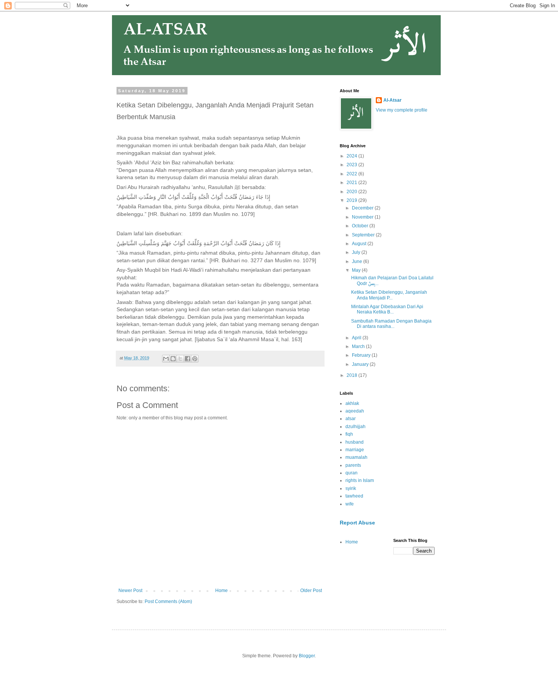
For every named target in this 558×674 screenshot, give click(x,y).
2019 (352, 200)
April (357, 337)
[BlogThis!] (173, 358)
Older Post (311, 590)
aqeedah (354, 411)
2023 (352, 164)
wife (349, 504)
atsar (350, 418)
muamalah (356, 457)
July (356, 252)
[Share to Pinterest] (195, 358)
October (360, 225)
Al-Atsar (392, 100)
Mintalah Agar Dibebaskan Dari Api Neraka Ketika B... (387, 309)
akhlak (352, 403)
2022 (352, 173)
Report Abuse (357, 523)
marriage (354, 449)
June (357, 261)
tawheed (354, 496)
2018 (352, 375)
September (364, 235)
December (363, 208)
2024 (352, 156)
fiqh (349, 434)
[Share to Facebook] (187, 358)
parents (353, 465)
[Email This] (166, 358)
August (359, 243)
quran (351, 473)
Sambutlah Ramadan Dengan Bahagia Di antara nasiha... (391, 323)
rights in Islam (359, 480)
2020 (352, 191)
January (361, 364)
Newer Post (130, 590)
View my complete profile (401, 110)
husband (354, 442)
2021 (352, 182)
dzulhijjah (355, 426)
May (357, 270)
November (363, 217)
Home (221, 590)
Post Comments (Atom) (168, 601)
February (362, 355)
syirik (350, 488)
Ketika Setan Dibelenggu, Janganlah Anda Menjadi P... (389, 295)
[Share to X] (180, 358)
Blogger (307, 655)
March (359, 346)
